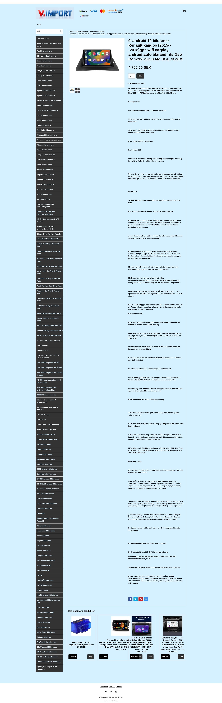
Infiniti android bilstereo (47, 439)
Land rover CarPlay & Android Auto (50, 272)
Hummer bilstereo (44, 617)
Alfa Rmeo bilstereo (45, 494)
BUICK (40, 575)
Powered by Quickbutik (111, 700)
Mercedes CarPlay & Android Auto (49, 260)
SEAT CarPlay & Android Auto (49, 326)
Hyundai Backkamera (46, 90)
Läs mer (73, 657)
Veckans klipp (43, 39)
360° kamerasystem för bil (48, 363)
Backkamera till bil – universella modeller (45, 228)
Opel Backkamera (44, 150)
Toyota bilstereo (44, 541)
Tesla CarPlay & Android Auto (50, 331)
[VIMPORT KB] (55, 13)
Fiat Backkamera (44, 66)
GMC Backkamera (44, 86)
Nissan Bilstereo (44, 526)
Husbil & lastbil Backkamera (49, 100)
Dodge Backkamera (45, 76)
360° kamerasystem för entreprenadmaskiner (47, 388)
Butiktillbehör (43, 345)
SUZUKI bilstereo (44, 585)
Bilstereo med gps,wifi (46, 429)
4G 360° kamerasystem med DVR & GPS (49, 381)
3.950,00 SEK (142, 652)
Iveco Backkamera (44, 115)
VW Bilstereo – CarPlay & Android (48, 519)
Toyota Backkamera (45, 175)
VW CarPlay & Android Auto (49, 313)
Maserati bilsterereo (46, 434)
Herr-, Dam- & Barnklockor (48, 425)
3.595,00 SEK (173, 652)
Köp (140, 76)
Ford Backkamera (44, 81)
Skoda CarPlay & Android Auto (48, 319)
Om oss (119, 687)
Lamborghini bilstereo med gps (48, 601)
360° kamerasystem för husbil (49, 368)
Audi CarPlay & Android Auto (49, 286)
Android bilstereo (81, 31)
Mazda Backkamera (45, 130)
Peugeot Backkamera (46, 155)
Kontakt (112, 687)
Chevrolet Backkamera (46, 56)
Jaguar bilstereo (44, 444)
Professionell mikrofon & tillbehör (47, 408)
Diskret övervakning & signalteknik (46, 401)
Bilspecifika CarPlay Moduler (49, 234)
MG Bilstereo (42, 590)
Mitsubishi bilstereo (45, 612)
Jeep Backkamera (44, 120)
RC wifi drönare (43, 415)
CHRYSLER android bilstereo (49, 484)
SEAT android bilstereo (47, 647)
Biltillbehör (41, 420)
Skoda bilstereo (43, 551)
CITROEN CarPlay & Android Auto (49, 299)
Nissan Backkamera (45, 145)
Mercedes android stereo (48, 489)
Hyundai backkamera (46, 95)
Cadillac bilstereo (44, 464)
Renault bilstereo (44, 499)
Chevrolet (41, 514)
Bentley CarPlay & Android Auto (48, 252)
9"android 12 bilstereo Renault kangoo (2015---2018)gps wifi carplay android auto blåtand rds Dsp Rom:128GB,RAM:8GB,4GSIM (120, 34)
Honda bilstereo (44, 449)
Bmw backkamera (44, 61)
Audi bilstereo (43, 536)
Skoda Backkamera (45, 170)
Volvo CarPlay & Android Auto (49, 239)
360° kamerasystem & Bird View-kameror (48, 356)
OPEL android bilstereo (47, 504)
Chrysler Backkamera (46, 71)
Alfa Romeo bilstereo (46, 560)
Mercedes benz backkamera (49, 140)
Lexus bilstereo (43, 622)
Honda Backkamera (45, 105)
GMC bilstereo (43, 607)
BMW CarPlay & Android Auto (49, 335)
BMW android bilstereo (47, 652)
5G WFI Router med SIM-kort (49, 340)
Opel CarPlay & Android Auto (49, 266)
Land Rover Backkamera (47, 110)
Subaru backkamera (45, 184)
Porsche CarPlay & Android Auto (48, 280)
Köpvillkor (104, 687)
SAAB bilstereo (43, 570)
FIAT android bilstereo (46, 642)
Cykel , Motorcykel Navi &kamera (47, 668)
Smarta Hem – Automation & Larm (49, 45)
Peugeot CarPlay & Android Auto (49, 292)
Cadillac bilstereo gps (46, 474)
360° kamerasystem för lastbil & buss (49, 374)
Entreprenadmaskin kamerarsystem (45, 205)
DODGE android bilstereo (48, 479)
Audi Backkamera (44, 51)
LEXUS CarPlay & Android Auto (48, 307)
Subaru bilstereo (44, 637)
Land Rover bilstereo (46, 632)
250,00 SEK (81, 647)
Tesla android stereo (46, 459)
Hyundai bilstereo (44, 454)
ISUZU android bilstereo (47, 595)
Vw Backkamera (43, 199)
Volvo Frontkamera (45, 189)
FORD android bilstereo (47, 657)
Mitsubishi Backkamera (47, 135)
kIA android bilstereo (46, 531)
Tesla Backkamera (45, 179)
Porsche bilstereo (44, 509)
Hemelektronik (43, 350)
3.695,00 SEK (121, 649)
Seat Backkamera (44, 165)
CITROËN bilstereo (45, 580)
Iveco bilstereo (43, 627)
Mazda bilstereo (44, 565)
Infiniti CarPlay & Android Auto (48, 245)
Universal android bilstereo (49, 662)
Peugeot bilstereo (44, 555)
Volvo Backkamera (44, 194)
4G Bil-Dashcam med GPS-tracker (48, 220)
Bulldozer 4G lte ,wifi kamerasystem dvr (46, 213)
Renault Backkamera (46, 160)
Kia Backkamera (44, 125)
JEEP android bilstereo (47, 469)
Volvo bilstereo (43, 546)
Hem (39, 24)
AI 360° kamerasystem (46, 395)
